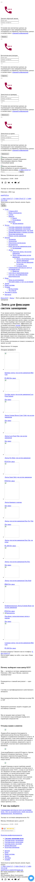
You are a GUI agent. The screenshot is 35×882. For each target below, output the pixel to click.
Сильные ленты (21, 266)
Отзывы (7, 287)
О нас (6, 209)
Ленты (11, 250)
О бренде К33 (13, 211)
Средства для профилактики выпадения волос (18, 275)
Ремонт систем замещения (17, 236)
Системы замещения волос (14, 838)
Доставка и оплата (11, 292)
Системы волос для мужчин (14, 842)
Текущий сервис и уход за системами (21, 282)
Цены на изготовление (16, 280)
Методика (12, 221)
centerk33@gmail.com (16, 870)
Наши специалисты (15, 213)
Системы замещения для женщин (20, 227)
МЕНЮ (4, 206)
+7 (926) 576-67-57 (19, 198)
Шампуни (15, 271)
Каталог (7, 237)
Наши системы (10, 285)
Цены (6, 278)
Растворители (13, 244)
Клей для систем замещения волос (20, 246)
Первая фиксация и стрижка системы (21, 232)
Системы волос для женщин (14, 840)
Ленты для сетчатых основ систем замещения (25, 259)
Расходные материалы (16, 234)
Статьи (11, 214)
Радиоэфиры (16, 220)
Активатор (12, 239)
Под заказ (12, 378)
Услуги (7, 225)
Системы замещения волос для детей (21, 230)
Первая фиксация (10, 845)
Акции (7, 283)
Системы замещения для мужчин (20, 229)
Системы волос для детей (13, 844)
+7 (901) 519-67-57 (25, 170)
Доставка (8, 858)
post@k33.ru (5, 195)
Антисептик (13, 241)
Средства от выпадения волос (18, 273)
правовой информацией (20, 33)
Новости (11, 216)
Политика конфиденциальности (11, 835)
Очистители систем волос (17, 243)
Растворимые (16, 248)
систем (18, 325)
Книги (14, 218)
